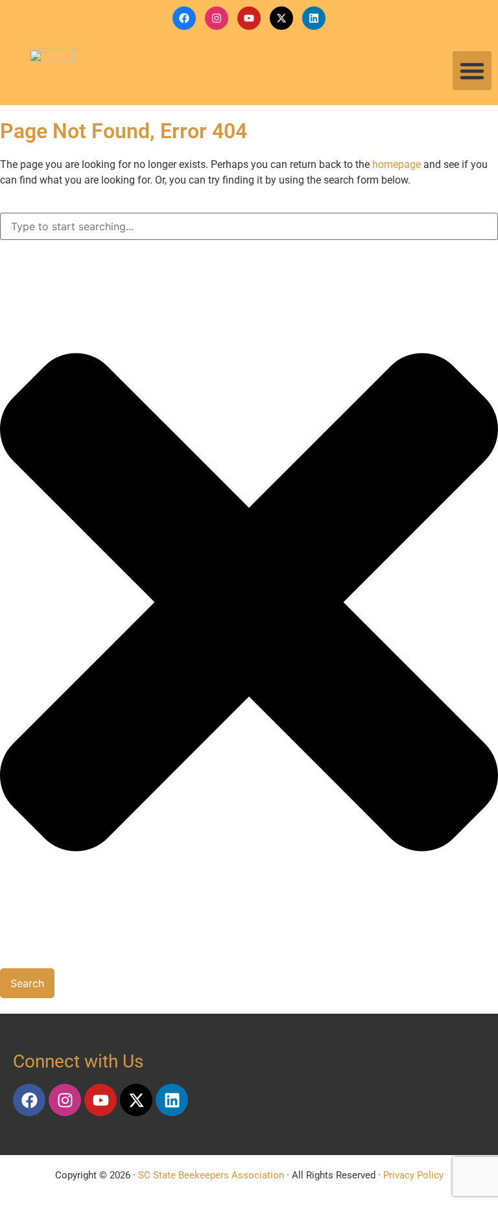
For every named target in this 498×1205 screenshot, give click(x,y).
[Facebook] (184, 18)
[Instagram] (216, 18)
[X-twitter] (281, 18)
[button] (472, 70)
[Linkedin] (314, 18)
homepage (396, 164)
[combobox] (249, 226)
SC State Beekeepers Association (211, 1175)
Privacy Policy (413, 1175)
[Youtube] (249, 18)
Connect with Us (78, 1061)
